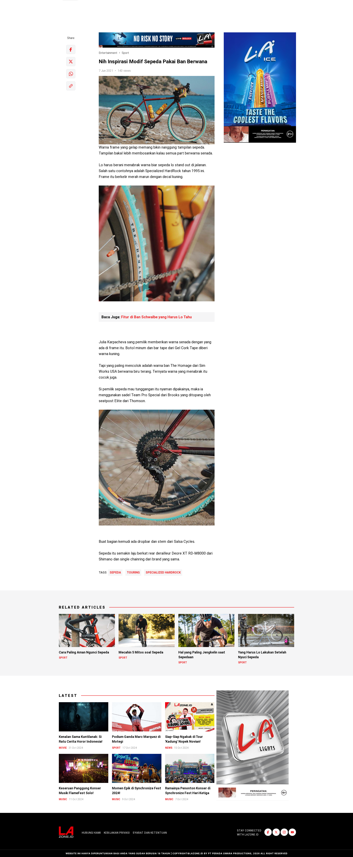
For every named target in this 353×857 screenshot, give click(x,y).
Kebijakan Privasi (117, 832)
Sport (125, 53)
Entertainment (108, 53)
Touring (133, 572)
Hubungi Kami (91, 832)
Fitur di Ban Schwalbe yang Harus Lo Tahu (156, 317)
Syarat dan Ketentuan (150, 832)
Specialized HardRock (163, 572)
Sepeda (115, 572)
